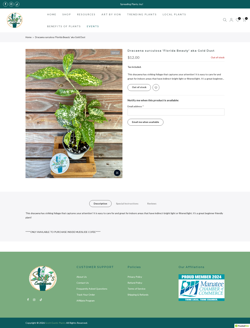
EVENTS (93, 26)
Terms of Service (136, 288)
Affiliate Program (86, 300)
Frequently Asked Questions (92, 288)
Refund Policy (135, 282)
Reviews (151, 203)
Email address (136, 106)
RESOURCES (86, 14)
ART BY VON (111, 14)
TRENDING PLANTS (142, 14)
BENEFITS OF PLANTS (64, 26)
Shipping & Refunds (138, 294)
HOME (51, 14)
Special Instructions (127, 203)
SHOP (66, 14)
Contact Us (83, 282)
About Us (82, 276)
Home (28, 37)
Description (100, 203)
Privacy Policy (135, 276)
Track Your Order (86, 294)
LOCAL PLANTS (174, 14)
